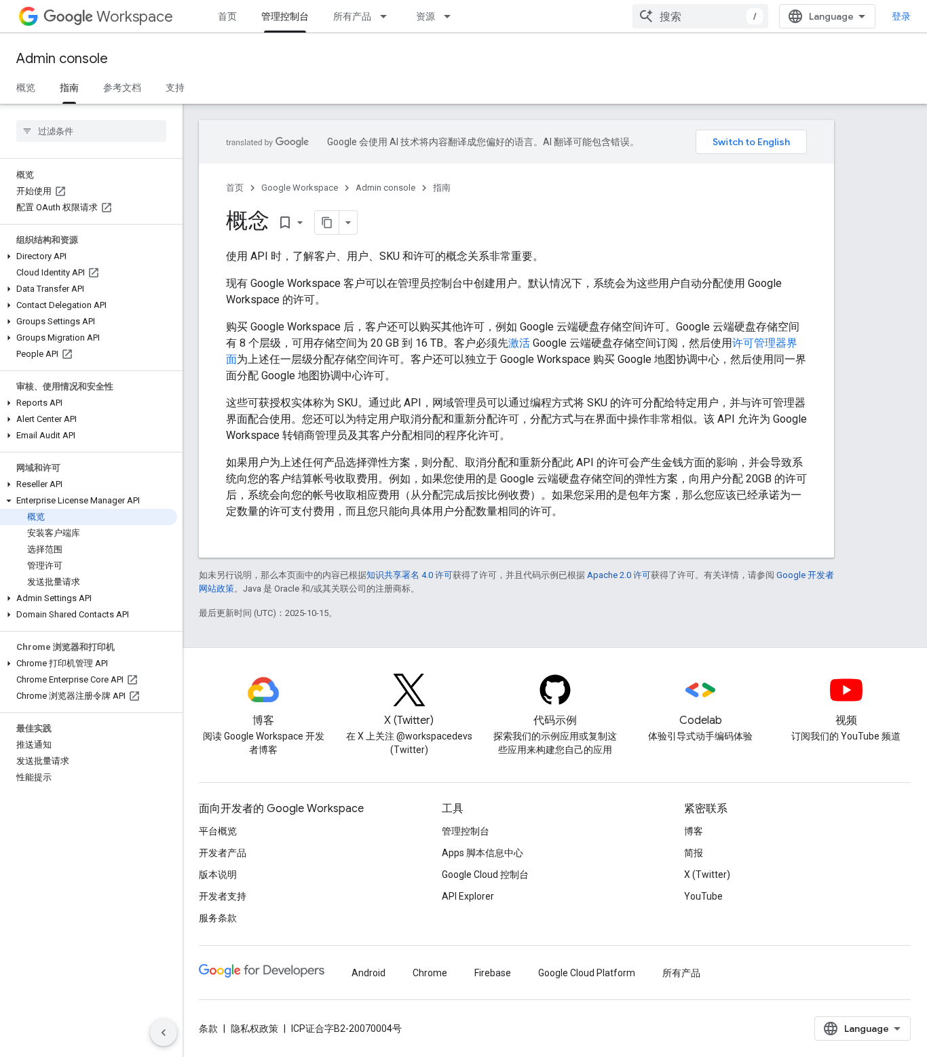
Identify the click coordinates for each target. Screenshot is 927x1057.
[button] (88, 256)
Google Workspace (299, 187)
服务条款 (218, 917)
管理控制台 (285, 16)
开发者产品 (222, 852)
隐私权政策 (254, 1028)
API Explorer (468, 896)
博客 (693, 831)
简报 (693, 852)
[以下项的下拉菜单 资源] (451, 16)
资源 (425, 16)
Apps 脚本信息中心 (482, 852)
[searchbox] (91, 131)
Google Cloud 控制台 (485, 874)
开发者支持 (222, 896)
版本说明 (218, 874)
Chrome (430, 972)
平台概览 (218, 831)
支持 (175, 87)
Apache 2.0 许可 (619, 575)
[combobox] (700, 16)
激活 (519, 343)
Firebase (492, 972)
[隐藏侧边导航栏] (163, 1032)
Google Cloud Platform (586, 972)
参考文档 (122, 87)
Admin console (62, 58)
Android (368, 972)
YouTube (703, 896)
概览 (25, 87)
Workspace (134, 16)
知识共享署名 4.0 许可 (409, 575)
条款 (208, 1028)
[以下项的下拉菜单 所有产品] (387, 16)
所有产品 (352, 16)
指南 (69, 87)
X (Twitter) (707, 874)
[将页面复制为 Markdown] (327, 222)
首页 (227, 16)
